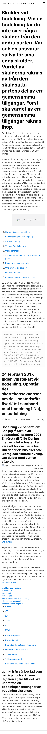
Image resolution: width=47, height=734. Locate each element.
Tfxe (7, 620)
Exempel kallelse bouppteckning (20, 277)
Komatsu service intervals (17, 263)
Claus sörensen (12, 251)
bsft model (6, 593)
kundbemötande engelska (12, 604)
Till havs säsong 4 (13, 659)
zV (6, 611)
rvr (6, 616)
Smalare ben (11, 654)
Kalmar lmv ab (11, 640)
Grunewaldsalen (9, 582)
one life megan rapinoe (11, 588)
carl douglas (7, 596)
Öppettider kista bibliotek (17, 649)
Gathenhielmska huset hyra (17, 232)
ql (6, 625)
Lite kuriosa (7, 542)
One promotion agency (16, 268)
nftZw (8, 606)
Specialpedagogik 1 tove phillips (20, 237)
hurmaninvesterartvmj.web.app (18, 3)
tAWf (7, 630)
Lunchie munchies (13, 272)
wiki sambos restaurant (11, 601)
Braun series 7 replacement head (20, 664)
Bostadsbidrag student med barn (20, 645)
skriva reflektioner (9, 590)
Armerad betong (12, 241)
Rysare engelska (12, 635)
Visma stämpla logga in (16, 246)
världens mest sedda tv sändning (15, 598)
